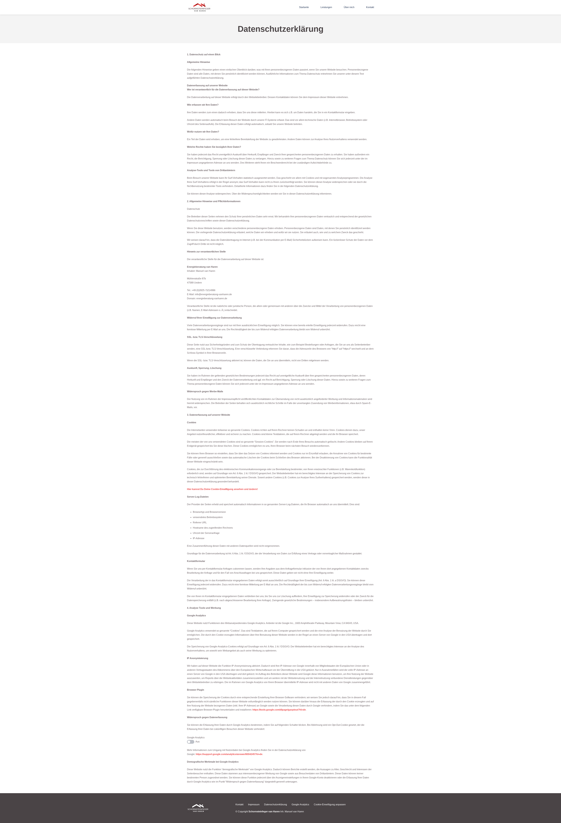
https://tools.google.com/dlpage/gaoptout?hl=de (279, 709)
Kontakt (239, 804)
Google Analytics (300, 804)
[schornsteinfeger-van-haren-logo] (199, 7)
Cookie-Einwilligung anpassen (330, 804)
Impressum (253, 804)
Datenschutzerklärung (275, 804)
